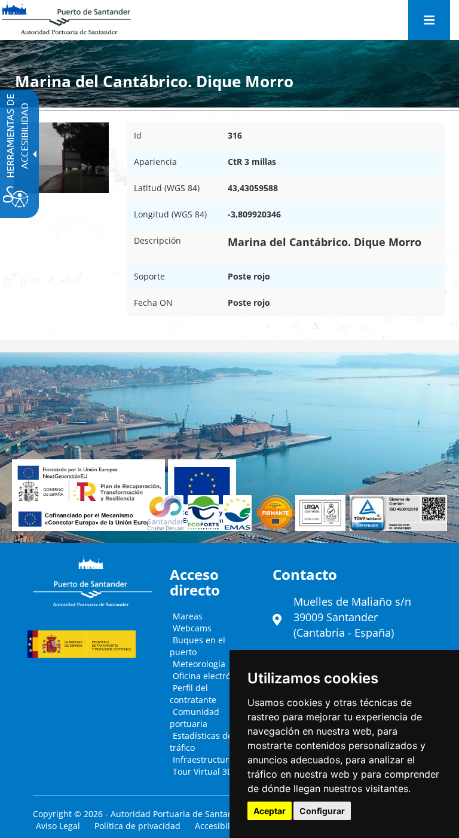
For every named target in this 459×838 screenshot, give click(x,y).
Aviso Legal (58, 825)
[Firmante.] (239, 513)
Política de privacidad (137, 825)
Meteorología (199, 664)
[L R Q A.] (275, 513)
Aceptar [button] (269, 811)
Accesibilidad (221, 825)
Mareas (188, 616)
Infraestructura (203, 759)
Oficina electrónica (210, 676)
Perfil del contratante (193, 693)
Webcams (192, 628)
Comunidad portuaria (194, 717)
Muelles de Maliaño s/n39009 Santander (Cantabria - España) (352, 616)
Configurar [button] (322, 811)
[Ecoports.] (205, 513)
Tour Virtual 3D (203, 771)
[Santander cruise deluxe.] (168, 513)
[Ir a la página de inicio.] (66, 18)
